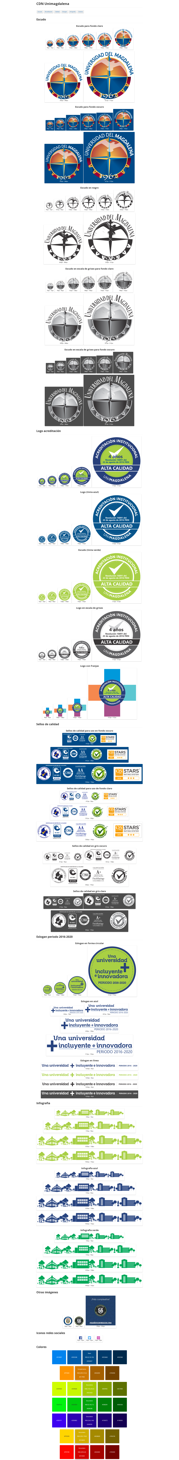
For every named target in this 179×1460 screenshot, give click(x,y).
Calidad (57, 11)
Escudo (40, 11)
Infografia (73, 11)
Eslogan (64, 11)
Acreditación (48, 11)
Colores (80, 11)
